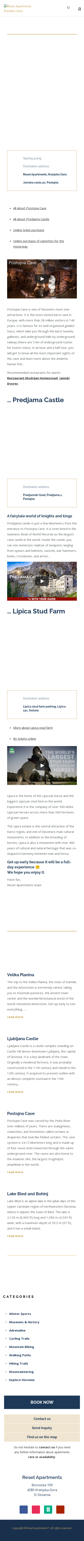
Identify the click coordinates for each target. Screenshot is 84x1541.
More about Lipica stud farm (33, 728)
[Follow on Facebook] (24, 1510)
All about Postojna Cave (29, 208)
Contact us (42, 1419)
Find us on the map (42, 1437)
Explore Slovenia (21, 1380)
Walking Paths (20, 1355)
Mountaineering (21, 1372)
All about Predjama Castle (31, 219)
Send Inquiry (42, 1428)
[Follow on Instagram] (36, 1510)
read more (15, 1017)
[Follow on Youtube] (60, 1510)
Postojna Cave (21, 1113)
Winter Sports (20, 1314)
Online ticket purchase (28, 230)
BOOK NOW (42, 1402)
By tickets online (24, 739)
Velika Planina (20, 974)
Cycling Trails (19, 1338)
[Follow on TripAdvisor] (48, 1510)
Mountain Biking (21, 1347)
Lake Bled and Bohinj (27, 1193)
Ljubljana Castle (22, 1038)
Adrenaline (17, 1330)
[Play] (42, 279)
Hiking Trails (18, 1363)
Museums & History (24, 1322)
